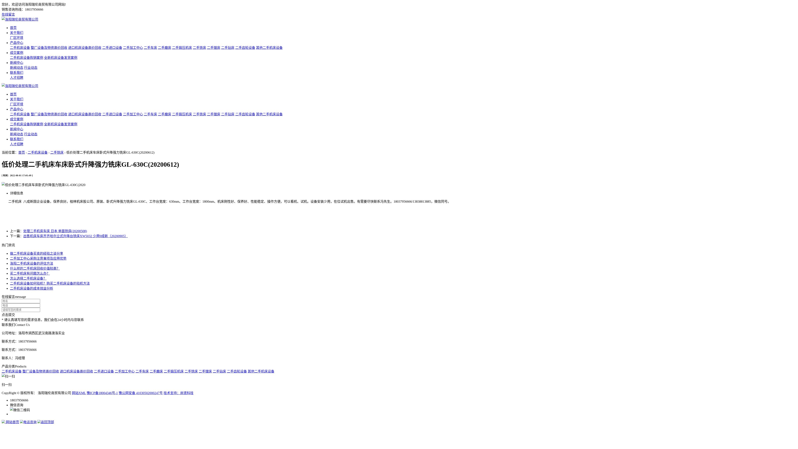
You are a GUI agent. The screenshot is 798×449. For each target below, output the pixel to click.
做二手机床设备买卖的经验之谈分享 (36, 253)
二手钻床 (227, 47)
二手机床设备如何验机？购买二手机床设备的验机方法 (50, 283)
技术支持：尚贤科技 (178, 393)
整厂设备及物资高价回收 (49, 47)
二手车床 (150, 47)
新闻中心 (16, 62)
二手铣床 (199, 47)
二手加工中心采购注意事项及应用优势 (38, 258)
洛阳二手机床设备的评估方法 (31, 263)
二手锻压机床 (182, 47)
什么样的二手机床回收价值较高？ (35, 268)
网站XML (79, 393)
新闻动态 (16, 67)
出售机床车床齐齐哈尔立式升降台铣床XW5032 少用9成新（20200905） (75, 236)
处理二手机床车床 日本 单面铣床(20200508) (55, 231)
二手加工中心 (133, 47)
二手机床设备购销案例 (26, 57)
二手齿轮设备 (245, 47)
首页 (13, 28)
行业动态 (30, 67)
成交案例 (16, 52)
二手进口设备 (112, 47)
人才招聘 (16, 77)
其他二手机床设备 (269, 47)
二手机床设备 (20, 47)
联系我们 (16, 72)
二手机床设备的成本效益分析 (31, 288)
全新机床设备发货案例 (60, 57)
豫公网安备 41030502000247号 (141, 393)
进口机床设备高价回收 (84, 47)
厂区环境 (16, 37)
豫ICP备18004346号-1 (102, 393)
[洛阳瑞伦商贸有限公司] (20, 19)
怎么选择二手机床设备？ (28, 278)
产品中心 (16, 42)
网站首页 (12, 422)
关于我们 (16, 33)
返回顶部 (47, 422)
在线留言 (8, 14)
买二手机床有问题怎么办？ (30, 273)
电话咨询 (30, 422)
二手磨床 (164, 47)
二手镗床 (213, 47)
